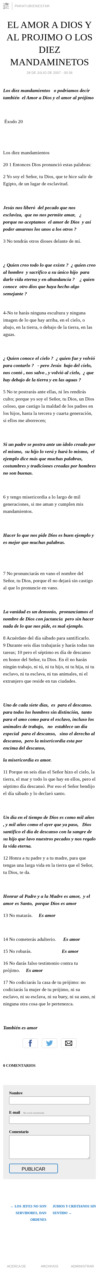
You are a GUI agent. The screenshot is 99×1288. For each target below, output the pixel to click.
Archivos (49, 1266)
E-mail (27, 1112)
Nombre (16, 1093)
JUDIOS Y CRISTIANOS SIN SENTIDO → (74, 1210)
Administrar (82, 1266)
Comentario (19, 1132)
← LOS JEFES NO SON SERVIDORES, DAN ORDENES (28, 1213)
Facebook (30, 1043)
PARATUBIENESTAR (32, 6)
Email (68, 1043)
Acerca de (16, 1266)
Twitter (49, 1043)
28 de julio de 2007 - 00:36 (50, 73)
